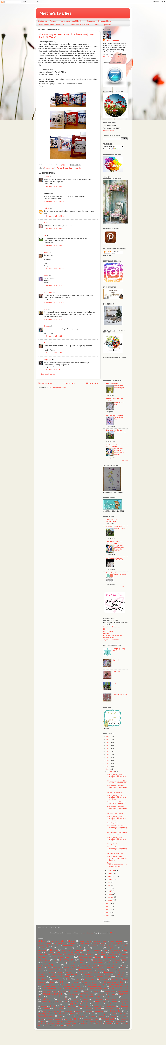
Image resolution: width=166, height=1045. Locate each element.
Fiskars (66, 967)
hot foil (107, 974)
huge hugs (116, 671)
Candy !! (116, 660)
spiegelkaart (68, 1011)
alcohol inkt (42, 941)
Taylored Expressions (111, 640)
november (111, 870)
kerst (61, 981)
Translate (120, 149)
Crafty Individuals (56, 955)
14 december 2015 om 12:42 (54, 269)
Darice (97, 957)
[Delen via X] (75, 165)
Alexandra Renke (57, 941)
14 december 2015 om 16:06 (54, 319)
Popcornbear (85, 1004)
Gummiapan (108, 972)
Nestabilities (63, 999)
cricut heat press (58, 957)
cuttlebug (70, 957)
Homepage (69, 383)
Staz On (72, 1014)
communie (49, 952)
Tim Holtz (69, 1016)
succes (114, 1014)
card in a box (97, 948)
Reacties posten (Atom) (57, 388)
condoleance (75, 952)
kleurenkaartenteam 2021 (73, 986)
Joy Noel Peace (111, 521)
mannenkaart (122, 991)
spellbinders (56, 1011)
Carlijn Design (112, 948)
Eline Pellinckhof (70, 965)
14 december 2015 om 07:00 (54, 201)
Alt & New (71, 941)
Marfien (46, 223)
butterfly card (61, 948)
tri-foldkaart (112, 1016)
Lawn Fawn (123, 989)
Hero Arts (87, 974)
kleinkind (75, 982)
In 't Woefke (77, 977)
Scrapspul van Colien (114, 527)
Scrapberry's (58, 1008)
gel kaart (112, 970)
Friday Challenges (120, 575)
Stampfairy (91, 21)
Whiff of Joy (109, 1021)
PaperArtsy (124, 999)
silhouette (97, 1008)
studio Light (101, 1014)
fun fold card (52, 970)
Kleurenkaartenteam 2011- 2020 (71, 21)
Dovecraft (62, 963)
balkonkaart (111, 943)
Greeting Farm (82, 972)
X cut (117, 1023)
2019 (108, 757)
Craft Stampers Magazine (112, 635)
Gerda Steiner (42, 972)
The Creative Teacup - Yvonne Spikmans (114, 446)
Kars (52, 982)
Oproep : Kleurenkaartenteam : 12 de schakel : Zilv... (117, 864)
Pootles (106, 633)
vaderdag (68, 1019)
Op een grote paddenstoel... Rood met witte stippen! (119, 451)
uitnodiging (58, 1019)
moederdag (71, 997)
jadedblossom (43, 979)
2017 (108, 763)
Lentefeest (62, 991)
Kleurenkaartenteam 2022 (96, 986)
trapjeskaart (102, 1016)
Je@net (46, 208)
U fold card (49, 1019)
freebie (40, 970)
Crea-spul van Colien (114, 430)
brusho (50, 948)
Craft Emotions (100, 952)
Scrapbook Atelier (73, 1008)
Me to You (111, 994)
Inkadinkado (88, 977)
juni (109, 885)
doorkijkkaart (116, 960)
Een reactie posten (48, 374)
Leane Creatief (47, 991)
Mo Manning (61, 997)
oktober (110, 873)
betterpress (93, 946)
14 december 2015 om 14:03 (54, 302)
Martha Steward (86, 994)
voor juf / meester (56, 1021)
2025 (108, 739)
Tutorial (40, 1019)
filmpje (49, 967)
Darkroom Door (109, 957)
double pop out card (49, 963)
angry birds (97, 941)
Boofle (43, 948)
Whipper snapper (54, 1023)
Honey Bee (100, 974)
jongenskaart (57, 979)
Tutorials (53, 21)
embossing (114, 965)
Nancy (46, 252)
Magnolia (96, 991)
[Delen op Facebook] (77, 165)
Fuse (62, 970)
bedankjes (120, 943)
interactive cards (104, 977)
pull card (44, 1006)
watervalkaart (81, 1021)
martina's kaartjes (112, 40)
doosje (125, 960)
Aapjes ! (115, 683)
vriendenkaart (71, 1021)
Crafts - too (42, 955)
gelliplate (121, 970)
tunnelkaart (122, 1016)
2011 (108, 913)
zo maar (54, 1025)
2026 (108, 736)
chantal (46, 176)
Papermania (46, 1001)
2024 (108, 742)
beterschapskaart (70, 946)
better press (84, 946)
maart (110, 894)
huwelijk (41, 977)
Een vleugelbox (112, 823)
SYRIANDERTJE (112, 384)
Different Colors (44, 960)
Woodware (108, 1023)
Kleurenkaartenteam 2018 (94, 984)
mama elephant (110, 991)
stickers (92, 1013)
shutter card (87, 1008)
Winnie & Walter (86, 1023)
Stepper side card (83, 1013)
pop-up (73, 1004)
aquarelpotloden (116, 941)
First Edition (57, 967)
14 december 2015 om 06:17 (54, 186)
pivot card (65, 1004)
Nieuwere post (45, 383)
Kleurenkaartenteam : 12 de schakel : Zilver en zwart (117, 782)
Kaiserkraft (103, 979)
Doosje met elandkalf (114, 792)
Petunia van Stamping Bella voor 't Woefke (117, 833)
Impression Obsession (60, 977)
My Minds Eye (113, 997)
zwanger (68, 1025)
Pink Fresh (57, 1004)
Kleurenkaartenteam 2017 (71, 984)
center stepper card (68, 950)
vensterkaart (87, 1019)
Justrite (78, 979)
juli (109, 882)
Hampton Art (42, 974)
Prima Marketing (122, 1004)
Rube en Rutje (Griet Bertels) (79, 25)
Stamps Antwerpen (59, 1014)
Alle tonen (125, 460)
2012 (108, 910)
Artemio (73, 943)
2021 (108, 751)
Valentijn (76, 1019)
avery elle (96, 943)
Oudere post (92, 383)
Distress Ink (66, 959)
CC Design (54, 950)
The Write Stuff (111, 519)
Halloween (122, 972)
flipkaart (86, 967)
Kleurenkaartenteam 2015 (114, 982)
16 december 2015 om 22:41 (54, 370)
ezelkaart (41, 967)
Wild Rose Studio (71, 1023)
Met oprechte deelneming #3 (119, 386)
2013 (108, 907)
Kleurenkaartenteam (90, 982)
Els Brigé (102, 965)
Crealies (90, 955)
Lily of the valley (74, 991)
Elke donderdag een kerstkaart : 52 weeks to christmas (116, 776)
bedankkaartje (43, 946)
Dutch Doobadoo (115, 963)
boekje (119, 946)
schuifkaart (46, 1008)
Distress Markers (85, 960)
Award (103, 943)
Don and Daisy (97, 960)
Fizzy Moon (76, 967)
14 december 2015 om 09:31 (54, 229)
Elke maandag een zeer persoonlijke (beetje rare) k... (117, 787)
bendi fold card (56, 946)
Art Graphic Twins (44, 943)
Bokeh (126, 946)
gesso (60, 972)
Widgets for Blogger (108, 130)
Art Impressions (60, 943)
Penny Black (100, 1001)
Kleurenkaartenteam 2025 (74, 989)
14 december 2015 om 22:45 (54, 336)
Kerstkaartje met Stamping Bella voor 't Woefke (116, 803)
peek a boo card (87, 1001)
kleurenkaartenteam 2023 (118, 986)
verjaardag (77, 168)
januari (110, 900)
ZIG (46, 1025)
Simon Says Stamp (112, 1008)
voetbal (43, 1021)
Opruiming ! (107, 25)
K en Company (90, 979)
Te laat (60, 1016)
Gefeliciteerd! (118, 560)
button (69, 948)
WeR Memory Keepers (96, 1021)
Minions (52, 997)
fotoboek (122, 967)
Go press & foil (70, 972)
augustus (111, 879)
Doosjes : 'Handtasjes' (115, 813)
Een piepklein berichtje (115, 853)
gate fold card (70, 970)
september (112, 876)
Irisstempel (120, 977)
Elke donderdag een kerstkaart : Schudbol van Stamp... (117, 858)
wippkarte (99, 1023)
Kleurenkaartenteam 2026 (98, 989)
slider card (46, 1011)
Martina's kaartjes (55, 13)
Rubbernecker (71, 1006)
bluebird (101, 946)
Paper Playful (111, 573)
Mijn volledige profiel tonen (112, 57)
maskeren (101, 994)
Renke (62, 1006)
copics (86, 952)
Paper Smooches (111, 999)
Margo (46, 275)
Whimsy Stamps (120, 1021)
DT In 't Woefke (97, 963)
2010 (108, 915)
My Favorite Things (61, 168)
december (111, 772)
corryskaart (48, 292)
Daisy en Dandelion (85, 957)
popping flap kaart (97, 1004)
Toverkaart (82, 1016)
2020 (108, 754)
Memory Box (48, 168)
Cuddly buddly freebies (111, 627)
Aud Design (85, 943)
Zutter (62, 1025)
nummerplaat (97, 999)
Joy (69, 979)
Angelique (47, 360)
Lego (55, 991)
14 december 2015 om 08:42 (54, 216)
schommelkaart (110, 1006)
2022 (108, 748)
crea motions (80, 955)
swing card (122, 1014)
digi (55, 960)
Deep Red (122, 957)
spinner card (79, 1011)
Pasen (66, 1001)
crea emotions (69, 955)
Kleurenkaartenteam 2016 (47, 984)
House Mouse (119, 974)
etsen (123, 965)
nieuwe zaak (75, 999)
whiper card (42, 1023)
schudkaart (124, 1006)
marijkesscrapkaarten (114, 558)
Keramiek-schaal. (120, 432)
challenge (79, 950)
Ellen (45, 309)
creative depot (113, 955)
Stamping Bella (43, 1014)
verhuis (95, 1019)
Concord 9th (61, 952)
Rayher (53, 1006)
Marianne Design (52, 993)
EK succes (55, 965)
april (109, 891)
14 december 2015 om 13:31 (54, 285)
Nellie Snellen (47, 999)
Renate (46, 326)
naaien (125, 997)
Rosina (46, 343)
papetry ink (58, 1001)
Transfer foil (91, 1016)
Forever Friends (110, 967)
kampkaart (115, 979)
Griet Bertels (94, 972)
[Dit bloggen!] (73, 165)
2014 (108, 904)
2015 (108, 769)
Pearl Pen (74, 1001)
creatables (101, 955)
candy (87, 948)
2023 (108, 745)
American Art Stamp (85, 941)
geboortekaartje (85, 970)
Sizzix (71, 168)
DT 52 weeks (77, 962)
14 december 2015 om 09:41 (54, 245)
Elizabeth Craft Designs (88, 965)
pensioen (114, 1001)
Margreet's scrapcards (114, 415)
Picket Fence (47, 1004)
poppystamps (110, 1004)
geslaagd (52, 972)
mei (109, 888)
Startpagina (42, 21)
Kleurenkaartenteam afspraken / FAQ (51, 25)
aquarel (105, 941)
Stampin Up (114, 1011)
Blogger (113, 933)
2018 (108, 760)
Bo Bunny (109, 946)
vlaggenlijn (124, 1019)
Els (45, 235)
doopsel (107, 960)
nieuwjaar (85, 999)
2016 (108, 766)
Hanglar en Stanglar (57, 974)
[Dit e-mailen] (71, 165)
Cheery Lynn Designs (93, 950)
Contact (96, 25)
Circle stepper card (115, 950)
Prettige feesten (112, 844)
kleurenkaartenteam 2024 (51, 989)
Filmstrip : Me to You (120, 694)
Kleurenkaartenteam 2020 (51, 986)
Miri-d (105, 629)
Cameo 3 (77, 948)
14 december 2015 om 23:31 (54, 353)
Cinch (105, 950)
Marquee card (73, 994)
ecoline (46, 965)
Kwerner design (109, 637)
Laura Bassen (108, 631)
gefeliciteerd (101, 970)
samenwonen (98, 1006)
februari (111, 897)
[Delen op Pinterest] (80, 165)
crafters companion (117, 952)
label (113, 989)
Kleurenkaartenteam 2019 (118, 984)
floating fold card (97, 967)
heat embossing (73, 974)
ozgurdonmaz (88, 933)
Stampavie (88, 1011)
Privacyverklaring (104, 21)
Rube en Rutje (84, 1006)
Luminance (87, 991)
